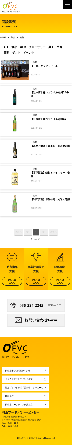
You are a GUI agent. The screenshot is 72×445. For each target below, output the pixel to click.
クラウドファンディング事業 (19, 379)
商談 (13, 37)
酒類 (14, 47)
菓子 (51, 47)
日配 (6, 52)
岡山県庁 (9, 396)
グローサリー (37, 47)
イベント (28, 52)
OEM (23, 47)
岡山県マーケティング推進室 (19, 404)
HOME (3, 37)
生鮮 (59, 47)
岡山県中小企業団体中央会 (17, 370)
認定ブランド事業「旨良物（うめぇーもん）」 (27, 387)
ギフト (16, 52)
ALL (6, 47)
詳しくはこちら (12, 281)
